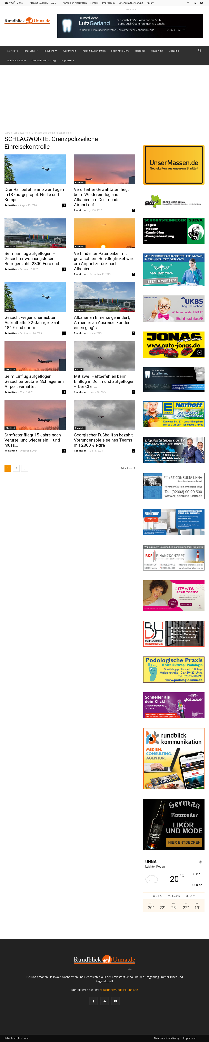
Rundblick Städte (16, 60)
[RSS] (195, 3)
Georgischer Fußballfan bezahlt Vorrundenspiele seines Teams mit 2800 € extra (103, 440)
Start (7, 132)
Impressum (108, 2)
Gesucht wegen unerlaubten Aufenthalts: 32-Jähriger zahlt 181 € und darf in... (32, 322)
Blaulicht (49, 50)
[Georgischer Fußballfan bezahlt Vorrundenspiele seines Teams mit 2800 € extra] (104, 415)
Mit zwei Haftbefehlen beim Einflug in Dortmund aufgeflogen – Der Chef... (104, 381)
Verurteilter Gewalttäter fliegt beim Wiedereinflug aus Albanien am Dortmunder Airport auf (101, 197)
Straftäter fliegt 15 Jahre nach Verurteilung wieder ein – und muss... (32, 440)
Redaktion (10, 205)
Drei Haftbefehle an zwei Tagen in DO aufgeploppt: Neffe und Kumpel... (34, 194)
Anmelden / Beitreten (75, 2)
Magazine (174, 50)
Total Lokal (29, 50)
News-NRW (157, 50)
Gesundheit (69, 50)
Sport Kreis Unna (120, 50)
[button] (200, 51)
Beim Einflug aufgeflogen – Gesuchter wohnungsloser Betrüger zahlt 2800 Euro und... (33, 258)
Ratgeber (140, 50)
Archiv (150, 2)
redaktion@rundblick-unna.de (119, 990)
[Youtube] (201, 3)
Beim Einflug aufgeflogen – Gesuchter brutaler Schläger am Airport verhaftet (34, 381)
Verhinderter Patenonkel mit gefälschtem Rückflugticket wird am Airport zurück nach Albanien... (104, 261)
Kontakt (94, 2)
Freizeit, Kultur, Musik (94, 50)
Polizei (78, 369)
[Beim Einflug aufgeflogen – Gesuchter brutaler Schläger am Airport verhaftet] (35, 356)
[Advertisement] (104, 95)
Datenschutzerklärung (131, 2)
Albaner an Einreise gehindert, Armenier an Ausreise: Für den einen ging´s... (102, 322)
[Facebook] (188, 3)
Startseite (12, 50)
